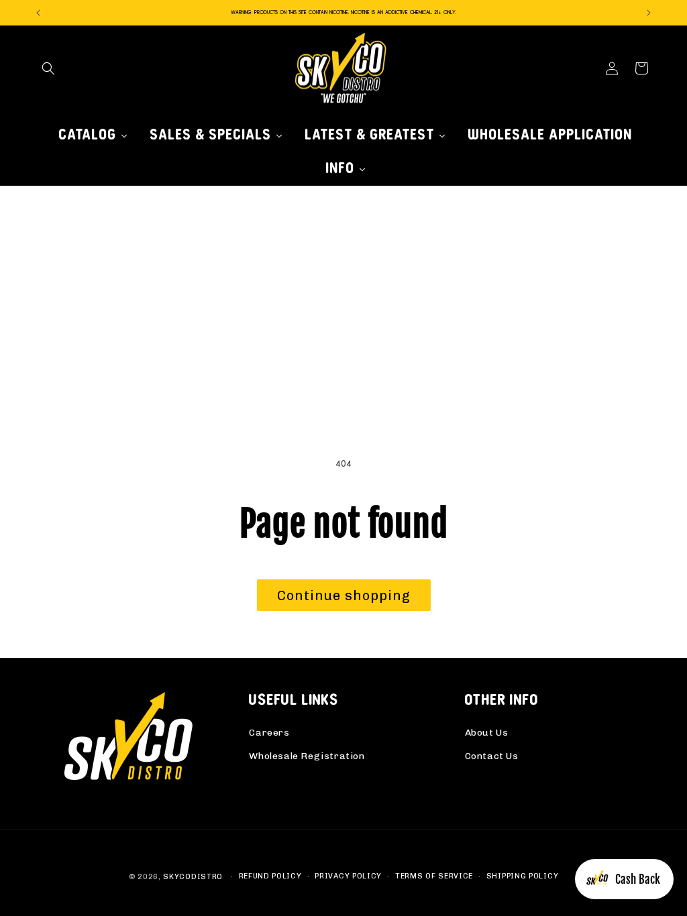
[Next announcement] (649, 12)
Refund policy (270, 876)
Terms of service (434, 876)
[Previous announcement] (38, 12)
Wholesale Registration (306, 756)
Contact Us (492, 756)
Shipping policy (522, 876)
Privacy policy (348, 876)
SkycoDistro (193, 876)
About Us (487, 732)
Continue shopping (344, 595)
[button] (48, 68)
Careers (269, 732)
